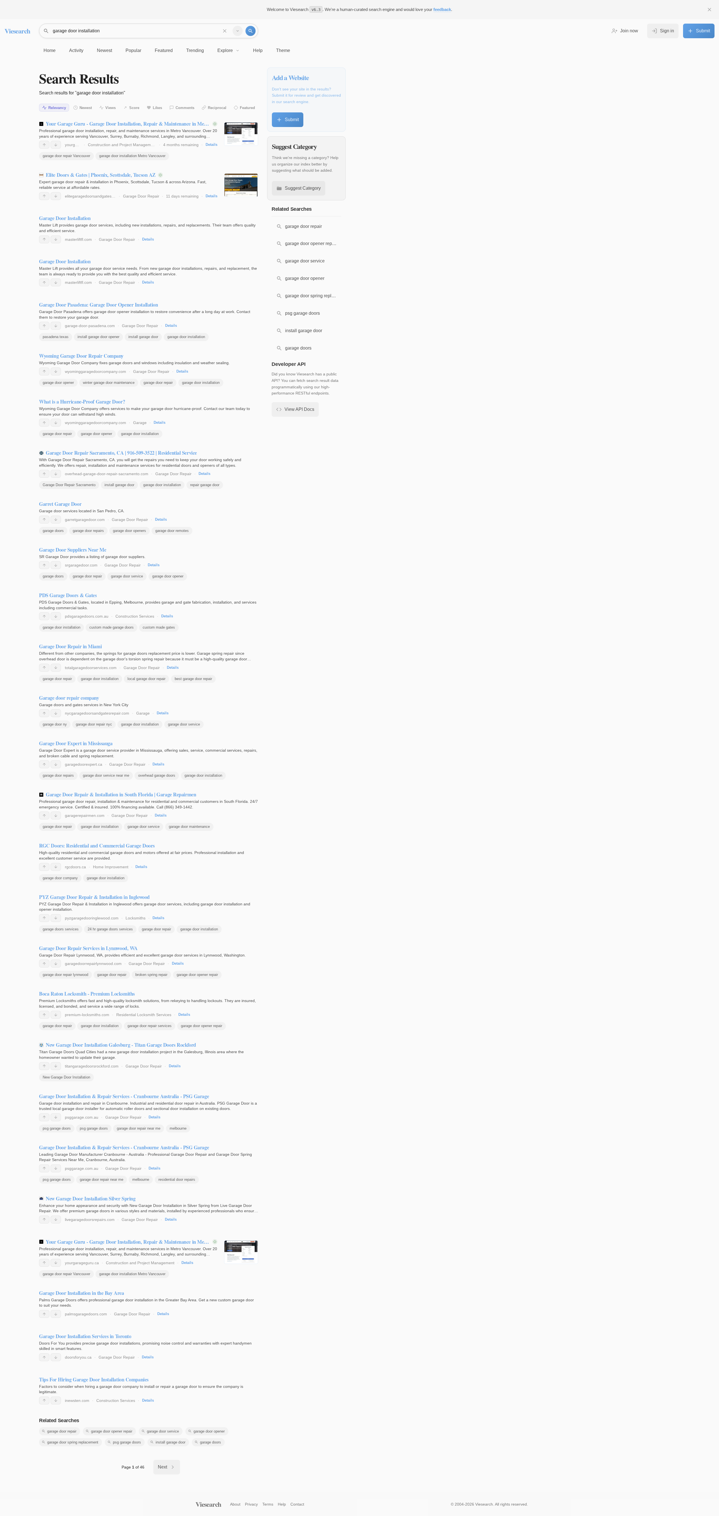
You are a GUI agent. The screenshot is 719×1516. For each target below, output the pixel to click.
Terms (267, 1504)
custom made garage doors (111, 627)
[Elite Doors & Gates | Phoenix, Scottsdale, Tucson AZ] (241, 185)
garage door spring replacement (72, 1442)
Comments (185, 108)
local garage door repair (146, 679)
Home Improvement (110, 867)
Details (211, 144)
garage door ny (55, 724)
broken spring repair (151, 975)
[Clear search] (225, 31)
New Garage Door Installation (66, 1077)
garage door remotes (172, 531)
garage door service (127, 576)
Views (110, 108)
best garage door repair (193, 679)
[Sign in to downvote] (56, 145)
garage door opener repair (197, 975)
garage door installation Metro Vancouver (132, 156)
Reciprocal (217, 108)
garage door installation (186, 337)
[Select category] (238, 31)
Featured (247, 108)
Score (134, 108)
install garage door (143, 337)
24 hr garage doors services (110, 929)
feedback (442, 9)
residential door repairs (176, 1179)
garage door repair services (150, 1026)
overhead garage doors (156, 775)
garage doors (53, 531)
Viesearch (17, 31)
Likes (157, 108)
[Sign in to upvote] (44, 145)
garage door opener (58, 382)
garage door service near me (106, 775)
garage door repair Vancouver (66, 156)
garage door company (60, 878)
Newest (85, 108)
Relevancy (57, 108)
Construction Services (134, 616)
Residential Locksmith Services (143, 1014)
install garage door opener (98, 337)
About (235, 1504)
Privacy (251, 1504)
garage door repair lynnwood (65, 975)
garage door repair (158, 382)
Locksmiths (135, 918)
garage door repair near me (138, 1128)
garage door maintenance (189, 826)
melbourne (178, 1128)
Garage (140, 422)
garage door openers (129, 531)
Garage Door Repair (141, 196)
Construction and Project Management (122, 144)
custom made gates (159, 627)
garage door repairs (88, 531)
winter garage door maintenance (109, 382)
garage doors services (61, 929)
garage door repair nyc (94, 724)
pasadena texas (56, 337)
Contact (297, 1504)
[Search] (250, 31)
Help (282, 1504)
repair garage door (204, 485)
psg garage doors (57, 1128)
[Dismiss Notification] (709, 9)
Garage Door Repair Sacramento (69, 485)
